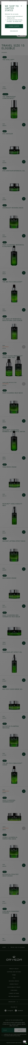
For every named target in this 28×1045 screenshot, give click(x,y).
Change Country (14, 26)
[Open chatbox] (24, 1042)
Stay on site (14, 31)
